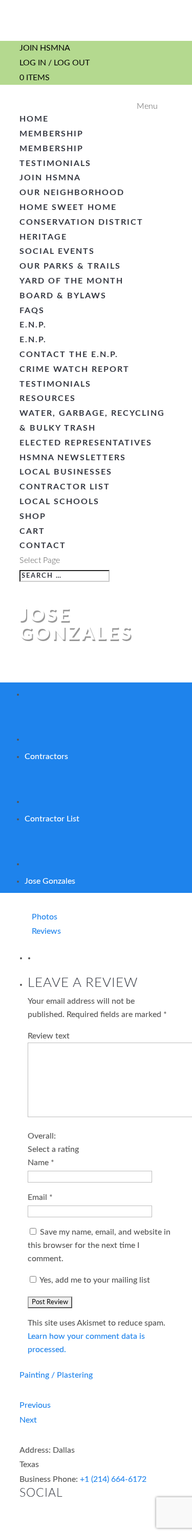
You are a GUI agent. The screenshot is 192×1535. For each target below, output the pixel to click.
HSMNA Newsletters (72, 458)
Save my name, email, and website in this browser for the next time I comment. (99, 1245)
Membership (51, 134)
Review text (49, 1036)
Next (28, 1420)
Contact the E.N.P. (68, 354)
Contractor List (64, 487)
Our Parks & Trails (70, 266)
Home (34, 119)
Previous (35, 1405)
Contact (42, 545)
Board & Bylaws (62, 296)
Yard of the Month (71, 281)
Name (41, 1163)
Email (40, 1197)
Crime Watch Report (74, 369)
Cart (32, 531)
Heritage (43, 237)
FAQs (32, 310)
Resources (47, 398)
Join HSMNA (44, 48)
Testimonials (55, 163)
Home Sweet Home (68, 207)
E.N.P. (33, 325)
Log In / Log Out (54, 63)
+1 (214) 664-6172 (113, 1479)
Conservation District (81, 222)
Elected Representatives (85, 443)
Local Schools (59, 502)
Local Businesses (65, 472)
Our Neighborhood (71, 192)
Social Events (57, 251)
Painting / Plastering (56, 1375)
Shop (32, 516)
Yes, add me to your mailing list (94, 1280)
